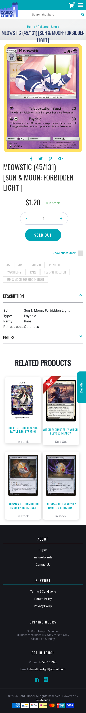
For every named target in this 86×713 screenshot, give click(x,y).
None (21, 265)
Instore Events (43, 557)
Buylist (43, 550)
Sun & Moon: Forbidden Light (25, 279)
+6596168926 (48, 662)
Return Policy (43, 598)
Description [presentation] (13, 296)
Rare (33, 272)
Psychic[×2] (14, 272)
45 (8, 265)
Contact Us (43, 564)
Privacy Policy (43, 606)
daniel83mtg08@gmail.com (47, 669)
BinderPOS (43, 700)
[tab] (43, 298)
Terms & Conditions (43, 591)
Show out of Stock (64, 253)
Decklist (81, 387)
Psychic (54, 265)
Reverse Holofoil (55, 272)
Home (31, 26)
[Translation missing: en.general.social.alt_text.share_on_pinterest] (51, 158)
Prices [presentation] (8, 337)
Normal (36, 265)
